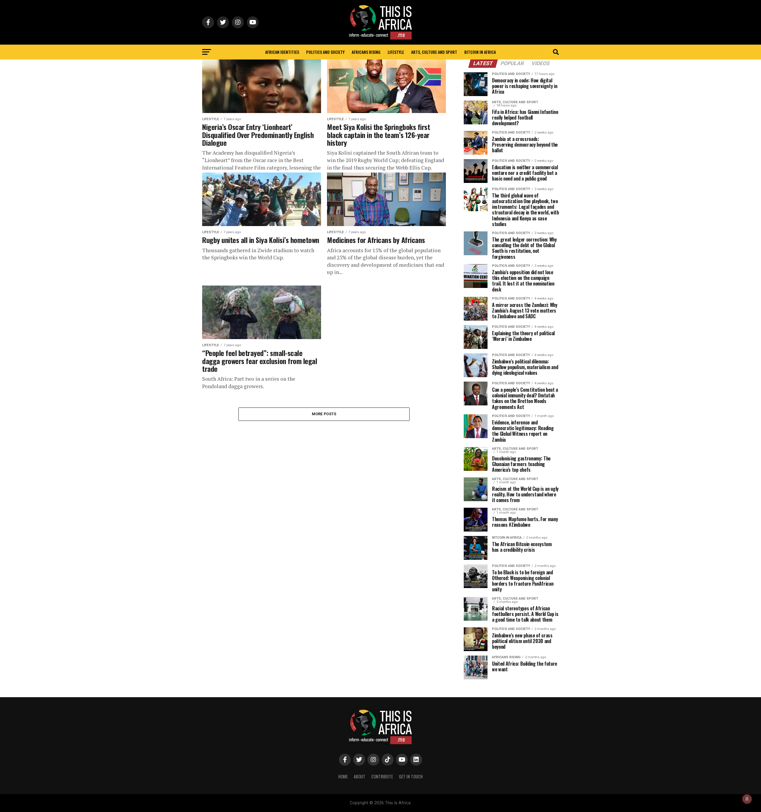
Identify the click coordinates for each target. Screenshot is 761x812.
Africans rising (366, 52)
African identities (282, 52)
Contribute (382, 776)
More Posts (324, 414)
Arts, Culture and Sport (434, 52)
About (359, 776)
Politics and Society (325, 52)
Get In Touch (411, 776)
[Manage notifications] (747, 799)
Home (343, 776)
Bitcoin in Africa (480, 52)
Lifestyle (396, 52)
